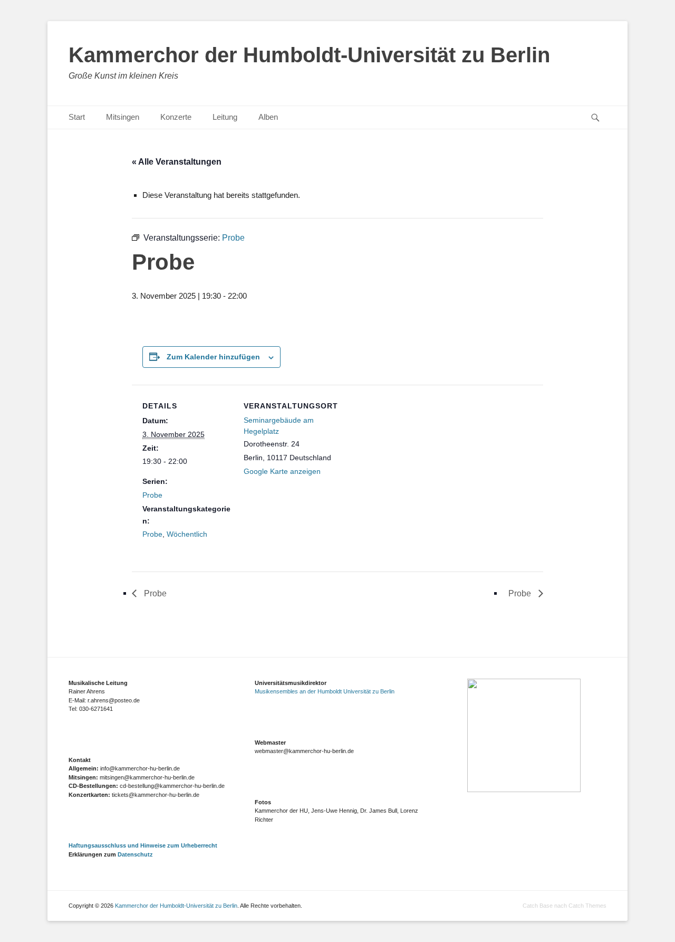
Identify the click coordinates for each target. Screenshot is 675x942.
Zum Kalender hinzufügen (213, 357)
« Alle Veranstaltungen (176, 161)
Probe (152, 495)
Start (77, 116)
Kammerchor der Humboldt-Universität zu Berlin (309, 54)
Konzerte (175, 116)
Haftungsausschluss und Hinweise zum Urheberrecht (143, 845)
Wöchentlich (187, 534)
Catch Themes (587, 905)
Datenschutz (135, 854)
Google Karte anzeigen (282, 471)
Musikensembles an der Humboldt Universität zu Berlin (324, 691)
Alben (268, 116)
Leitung (225, 116)
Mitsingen (122, 116)
